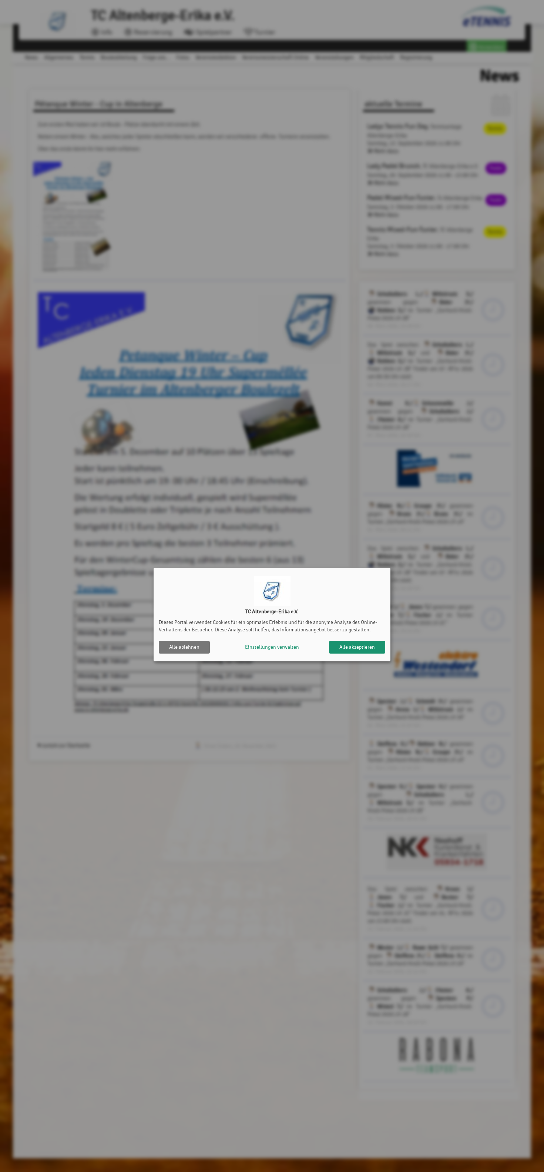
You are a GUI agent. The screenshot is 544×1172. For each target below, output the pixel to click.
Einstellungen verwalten (272, 647)
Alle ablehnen (184, 647)
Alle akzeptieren (357, 647)
